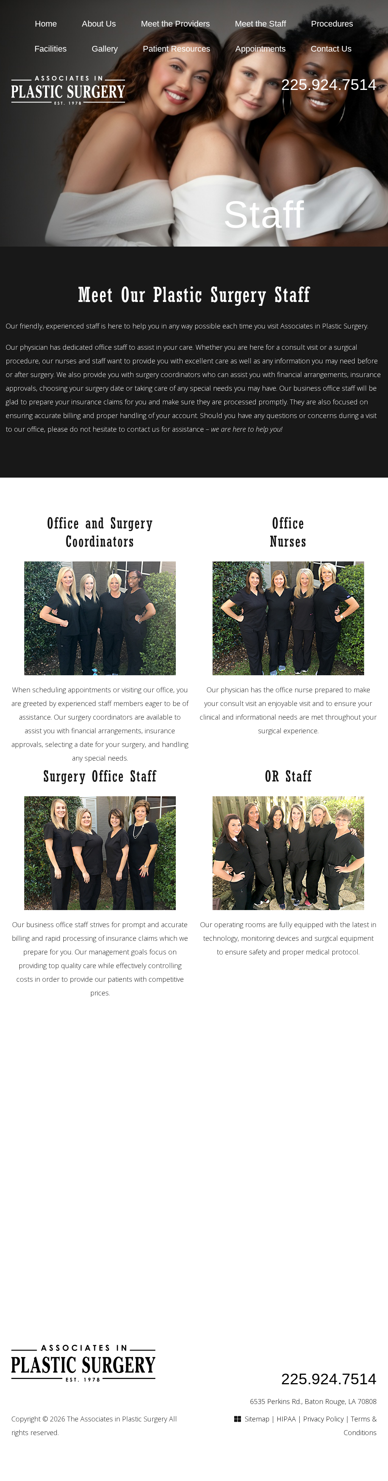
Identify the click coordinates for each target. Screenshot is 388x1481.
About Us (99, 23)
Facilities (50, 48)
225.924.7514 (329, 84)
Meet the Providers (175, 23)
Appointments (260, 48)
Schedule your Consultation (194, 1174)
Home (46, 23)
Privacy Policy (323, 1418)
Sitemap (257, 1418)
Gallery (105, 48)
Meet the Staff (260, 23)
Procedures (332, 23)
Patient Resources (176, 48)
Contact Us (331, 48)
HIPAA (286, 1418)
